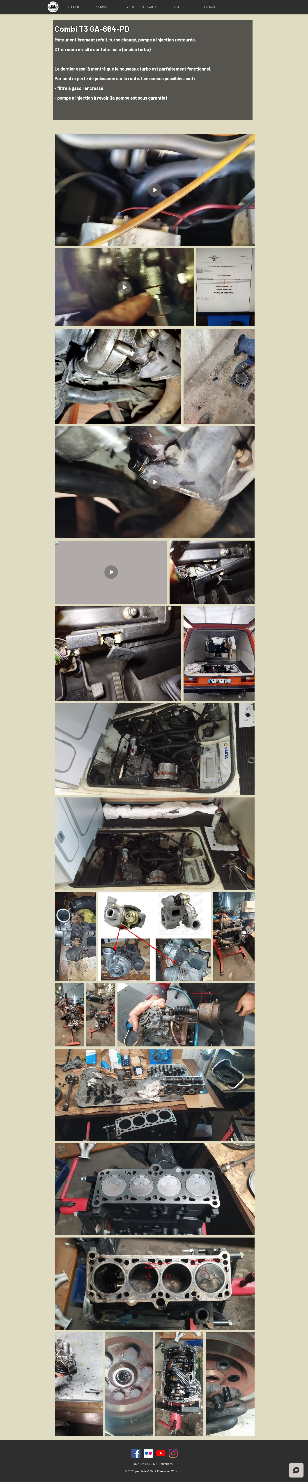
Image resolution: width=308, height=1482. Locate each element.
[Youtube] (160, 1453)
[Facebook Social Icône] (135, 1453)
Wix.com (176, 1471)
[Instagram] (173, 1453)
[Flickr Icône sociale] (148, 1453)
